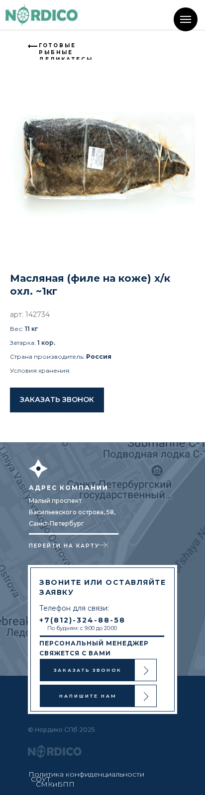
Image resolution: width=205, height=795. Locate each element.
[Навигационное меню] (185, 19)
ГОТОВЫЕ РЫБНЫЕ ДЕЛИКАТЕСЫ (66, 52)
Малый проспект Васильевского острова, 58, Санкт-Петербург (72, 512)
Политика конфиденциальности (86, 774)
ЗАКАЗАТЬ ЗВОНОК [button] (88, 670)
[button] (57, 400)
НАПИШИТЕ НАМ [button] (88, 696)
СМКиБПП (55, 784)
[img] (41, 15)
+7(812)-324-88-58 (82, 620)
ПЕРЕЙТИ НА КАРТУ (64, 546)
